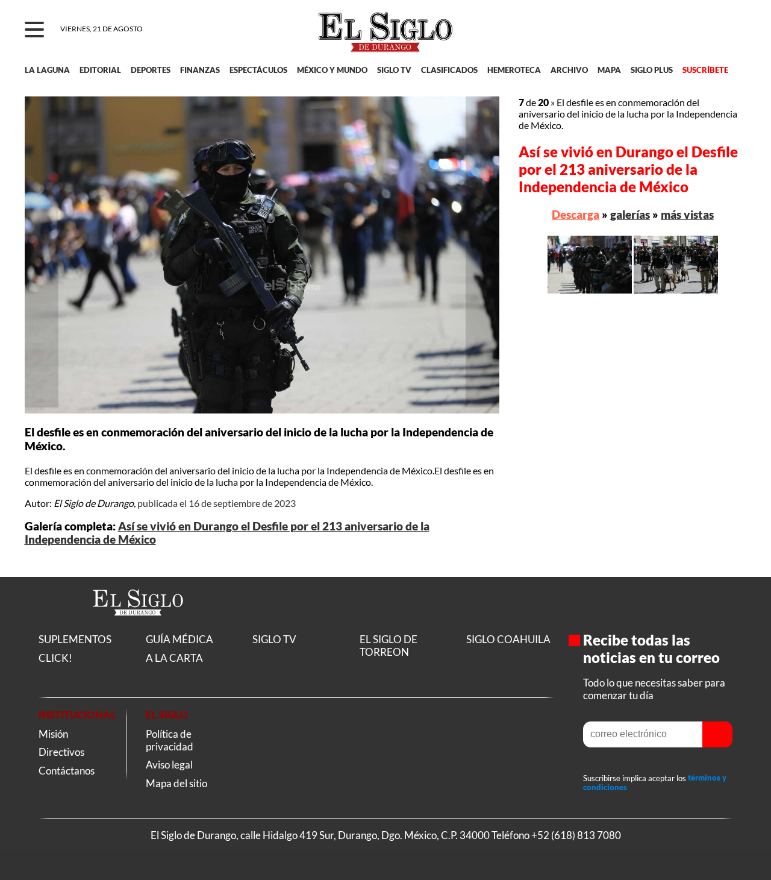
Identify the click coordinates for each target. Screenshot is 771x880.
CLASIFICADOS (449, 70)
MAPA (609, 70)
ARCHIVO (569, 70)
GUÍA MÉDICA (179, 639)
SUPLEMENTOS (75, 639)
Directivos (61, 752)
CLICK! (55, 658)
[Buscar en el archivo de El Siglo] (693, 36)
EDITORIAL (100, 70)
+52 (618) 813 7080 (576, 835)
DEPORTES (150, 70)
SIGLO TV (394, 70)
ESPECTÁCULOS (258, 70)
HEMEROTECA (514, 70)
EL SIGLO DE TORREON (388, 645)
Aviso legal (169, 764)
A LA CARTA (174, 658)
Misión (53, 734)
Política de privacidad (169, 740)
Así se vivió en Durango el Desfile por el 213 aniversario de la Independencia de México (628, 169)
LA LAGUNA (47, 70)
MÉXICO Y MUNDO (332, 70)
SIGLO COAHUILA (508, 639)
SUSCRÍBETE (705, 70)
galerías (630, 214)
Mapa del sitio (176, 783)
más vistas (687, 214)
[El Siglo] (138, 628)
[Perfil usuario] (729, 30)
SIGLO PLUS (652, 70)
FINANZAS (200, 70)
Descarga (575, 214)
